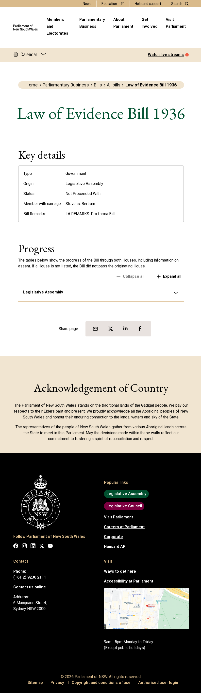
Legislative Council (122, 506)
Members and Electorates (57, 26)
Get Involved (149, 23)
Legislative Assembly (41, 292)
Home (32, 84)
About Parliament (123, 23)
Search (176, 4)
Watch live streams (166, 54)
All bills (113, 84)
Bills (98, 84)
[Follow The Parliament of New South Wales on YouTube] (48, 546)
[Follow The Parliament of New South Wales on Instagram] (22, 546)
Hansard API (113, 546)
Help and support (148, 4)
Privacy (55, 682)
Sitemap (33, 682)
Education (109, 4)
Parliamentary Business (92, 23)
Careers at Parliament (122, 527)
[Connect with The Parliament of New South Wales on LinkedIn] (31, 546)
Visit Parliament (176, 23)
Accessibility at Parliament (127, 581)
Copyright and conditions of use (99, 682)
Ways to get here (118, 571)
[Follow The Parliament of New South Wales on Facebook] (14, 546)
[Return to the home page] (25, 27)
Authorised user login (156, 682)
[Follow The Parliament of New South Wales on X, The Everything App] (39, 546)
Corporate (111, 536)
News (87, 4)
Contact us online (28, 587)
